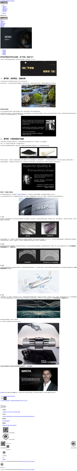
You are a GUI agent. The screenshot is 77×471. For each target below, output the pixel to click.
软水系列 (23, 416)
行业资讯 (4, 52)
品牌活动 (4, 50)
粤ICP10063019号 (23, 461)
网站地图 (12, 0)
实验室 (19, 411)
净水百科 (4, 54)
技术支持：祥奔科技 (30, 461)
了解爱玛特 (5, 6)
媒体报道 (4, 53)
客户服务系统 (2, 0)
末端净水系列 (19, 416)
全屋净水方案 (5, 8)
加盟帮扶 (4, 51)
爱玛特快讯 (5, 11)
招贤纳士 (15, 425)
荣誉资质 (15, 411)
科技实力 (12, 411)
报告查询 (7, 420)
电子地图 (7, 425)
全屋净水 (19, 194)
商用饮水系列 (31, 416)
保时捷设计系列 (5, 416)
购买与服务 (2, 24)
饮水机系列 (27, 416)
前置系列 (10, 416)
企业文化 (8, 411)
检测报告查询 (8, 0)
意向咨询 (11, 425)
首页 (3, 5)
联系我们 (4, 13)
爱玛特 (1, 392)
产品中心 (4, 7)
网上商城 (4, 420)
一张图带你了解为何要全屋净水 (7, 396)
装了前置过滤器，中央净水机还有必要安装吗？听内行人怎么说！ (14, 400)
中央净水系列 (14, 416)
